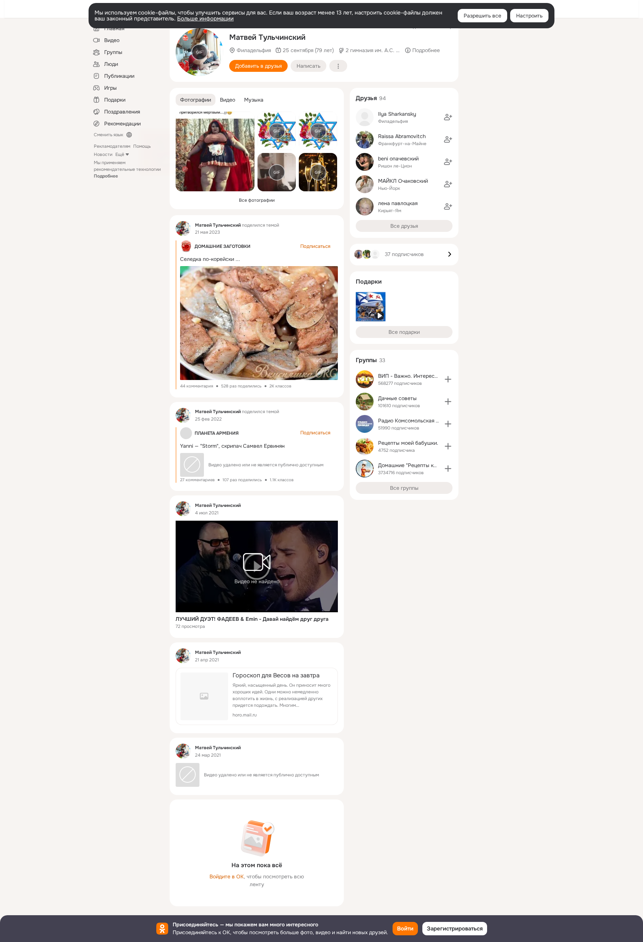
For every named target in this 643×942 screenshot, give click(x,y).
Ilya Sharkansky (397, 114)
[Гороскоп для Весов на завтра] (257, 696)
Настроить (529, 15)
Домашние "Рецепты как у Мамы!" (420, 465)
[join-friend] (448, 117)
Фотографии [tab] (195, 99)
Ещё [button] (119, 154)
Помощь (142, 146)
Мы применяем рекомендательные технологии (127, 169)
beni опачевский (398, 158)
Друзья (366, 98)
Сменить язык (108, 135)
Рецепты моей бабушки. (408, 443)
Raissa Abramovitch (402, 136)
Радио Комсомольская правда (416, 420)
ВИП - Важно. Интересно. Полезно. (422, 376)
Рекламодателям (112, 146)
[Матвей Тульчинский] (183, 228)
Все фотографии (257, 200)
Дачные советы (397, 398)
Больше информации (205, 18)
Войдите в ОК (226, 876)
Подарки (369, 281)
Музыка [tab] (253, 99)
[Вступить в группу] (448, 379)
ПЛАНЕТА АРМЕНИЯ (217, 433)
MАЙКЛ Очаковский (403, 181)
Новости (103, 154)
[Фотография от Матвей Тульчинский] (215, 151)
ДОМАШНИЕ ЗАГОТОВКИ (222, 246)
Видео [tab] (227, 99)
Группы (366, 360)
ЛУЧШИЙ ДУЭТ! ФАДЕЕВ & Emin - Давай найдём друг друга (252, 619)
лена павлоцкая (398, 203)
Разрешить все (482, 15)
